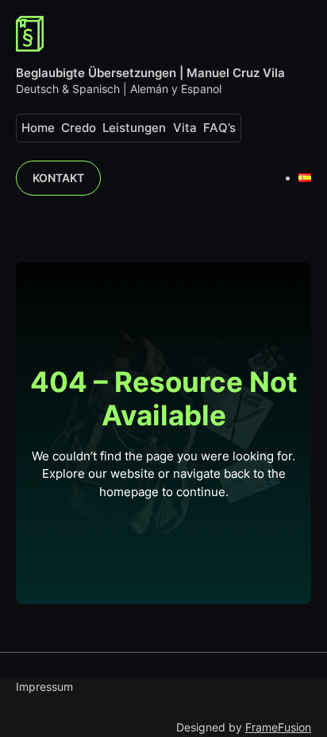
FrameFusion (278, 727)
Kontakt (58, 177)
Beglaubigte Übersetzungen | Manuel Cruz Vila (150, 73)
